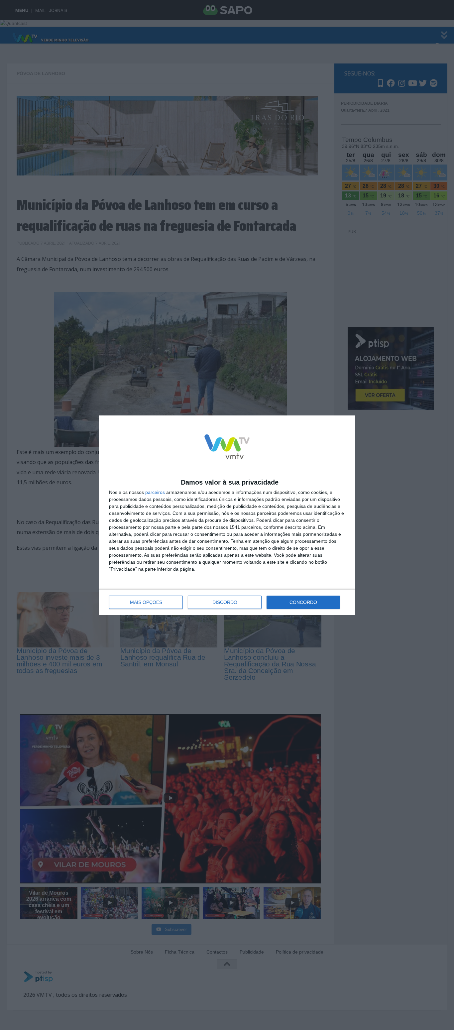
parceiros (155, 492)
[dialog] (227, 515)
